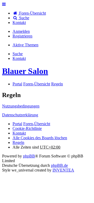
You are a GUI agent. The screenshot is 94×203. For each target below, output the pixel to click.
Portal (17, 84)
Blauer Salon (25, 71)
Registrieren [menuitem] (22, 36)
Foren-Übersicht (36, 124)
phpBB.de (59, 165)
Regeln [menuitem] (18, 142)
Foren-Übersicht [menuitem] (32, 13)
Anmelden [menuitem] (21, 31)
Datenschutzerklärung (20, 115)
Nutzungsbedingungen (20, 106)
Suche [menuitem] (23, 18)
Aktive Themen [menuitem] (25, 45)
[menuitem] (19, 22)
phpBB (29, 156)
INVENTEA (63, 170)
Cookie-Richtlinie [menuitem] (27, 128)
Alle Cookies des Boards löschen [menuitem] (40, 138)
